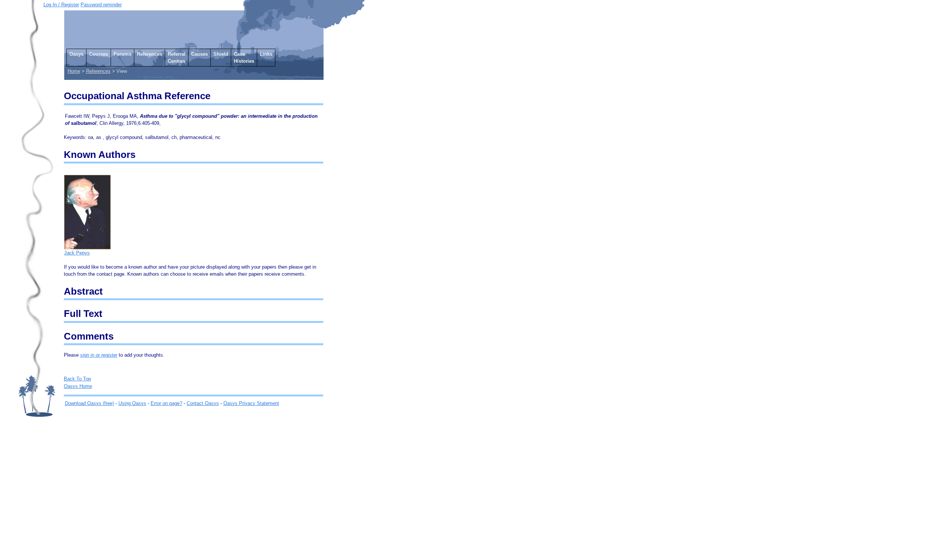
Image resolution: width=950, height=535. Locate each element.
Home (74, 71)
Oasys (76, 54)
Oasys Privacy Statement (251, 403)
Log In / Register (61, 4)
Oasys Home (78, 386)
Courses (98, 54)
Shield (220, 54)
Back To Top (77, 379)
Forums (122, 54)
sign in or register (98, 355)
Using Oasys (132, 403)
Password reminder (101, 4)
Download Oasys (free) (89, 403)
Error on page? (166, 403)
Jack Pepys (77, 253)
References (149, 54)
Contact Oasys (203, 403)
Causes (199, 54)
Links (266, 54)
